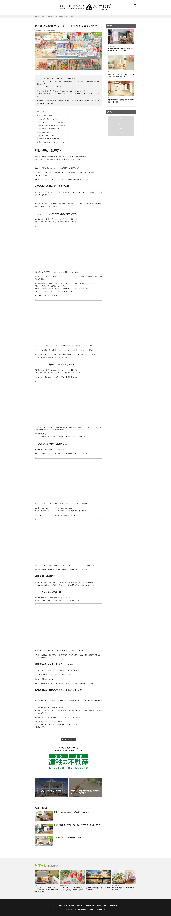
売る (133, 30)
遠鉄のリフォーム (102, 905)
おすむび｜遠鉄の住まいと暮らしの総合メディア (91, 909)
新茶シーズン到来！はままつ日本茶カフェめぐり (71, 812)
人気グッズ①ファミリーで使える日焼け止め (53, 122)
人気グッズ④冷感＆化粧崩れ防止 (50, 129)
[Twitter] (65, 739)
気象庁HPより (75, 168)
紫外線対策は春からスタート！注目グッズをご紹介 (60, 16)
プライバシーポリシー (60, 905)
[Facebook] (62, 739)
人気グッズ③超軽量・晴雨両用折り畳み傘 (52, 125)
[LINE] (71, 739)
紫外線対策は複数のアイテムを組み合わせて (50, 142)
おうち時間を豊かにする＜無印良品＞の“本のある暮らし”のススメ (78, 825)
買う (121, 134)
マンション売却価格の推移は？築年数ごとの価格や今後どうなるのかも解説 (121, 49)
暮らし (43, 16)
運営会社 (72, 905)
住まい (121, 123)
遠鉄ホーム (80, 905)
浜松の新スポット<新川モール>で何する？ (69, 838)
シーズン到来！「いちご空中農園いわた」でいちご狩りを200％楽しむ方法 (71, 889)
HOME (38, 16)
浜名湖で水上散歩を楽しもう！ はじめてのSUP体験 (98, 889)
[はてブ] (68, 739)
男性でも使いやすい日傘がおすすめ (48, 138)
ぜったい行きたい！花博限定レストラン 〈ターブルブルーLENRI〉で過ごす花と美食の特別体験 (47, 890)
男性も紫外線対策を (43, 132)
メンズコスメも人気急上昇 (48, 135)
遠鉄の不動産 (90, 905)
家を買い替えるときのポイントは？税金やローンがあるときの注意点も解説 (121, 75)
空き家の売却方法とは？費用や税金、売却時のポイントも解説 (121, 101)
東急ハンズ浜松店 (85, 203)
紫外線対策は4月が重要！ (45, 115)
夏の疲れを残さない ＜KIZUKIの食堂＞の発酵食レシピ (123, 889)
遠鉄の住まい (114, 905)
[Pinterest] (74, 739)
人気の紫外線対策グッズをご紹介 (47, 119)
